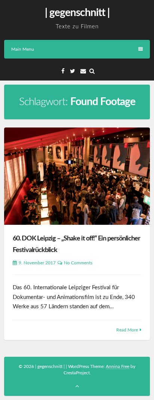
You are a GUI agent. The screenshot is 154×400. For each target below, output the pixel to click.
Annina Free (117, 366)
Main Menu (22, 49)
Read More (127, 330)
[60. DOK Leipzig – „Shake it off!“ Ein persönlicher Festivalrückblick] (77, 175)
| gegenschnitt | (77, 12)
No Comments (78, 263)
